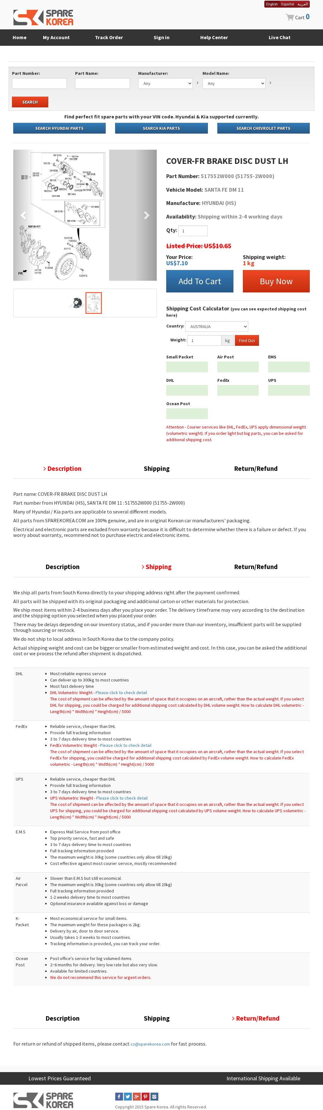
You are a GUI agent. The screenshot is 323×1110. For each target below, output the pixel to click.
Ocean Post (178, 403)
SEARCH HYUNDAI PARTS (59, 128)
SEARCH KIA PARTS (161, 128)
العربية (302, 4)
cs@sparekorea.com (150, 1044)
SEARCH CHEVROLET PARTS (264, 128)
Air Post (225, 357)
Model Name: (216, 73)
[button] (24, 215)
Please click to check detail (121, 692)
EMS (272, 357)
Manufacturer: (153, 73)
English (272, 4)
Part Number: (26, 73)
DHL (170, 380)
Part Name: (86, 73)
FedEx (223, 380)
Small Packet (179, 357)
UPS (272, 380)
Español (287, 4)
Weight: (178, 340)
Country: (175, 326)
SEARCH (30, 102)
